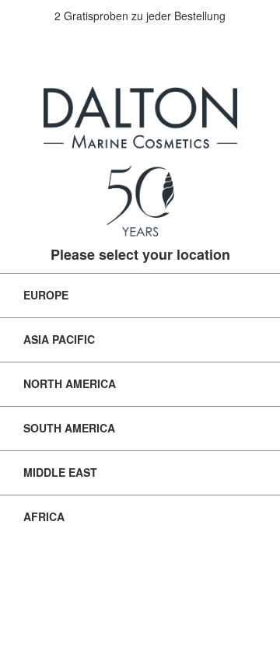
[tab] (140, 295)
